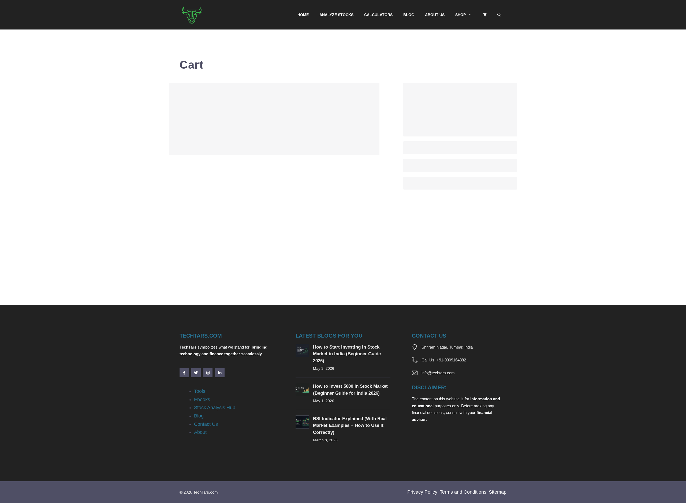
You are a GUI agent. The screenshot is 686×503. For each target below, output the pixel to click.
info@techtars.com (438, 373)
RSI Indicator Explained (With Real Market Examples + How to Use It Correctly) (350, 425)
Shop (460, 15)
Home (303, 15)
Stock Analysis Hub (214, 407)
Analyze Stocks (336, 15)
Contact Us (206, 424)
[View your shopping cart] (485, 15)
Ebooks (202, 399)
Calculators (378, 15)
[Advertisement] (329, 265)
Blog (408, 15)
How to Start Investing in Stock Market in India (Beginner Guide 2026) (347, 354)
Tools (199, 391)
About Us (435, 15)
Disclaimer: (429, 387)
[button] (499, 15)
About (200, 432)
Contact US (429, 336)
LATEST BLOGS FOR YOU (329, 336)
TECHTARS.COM (201, 336)
